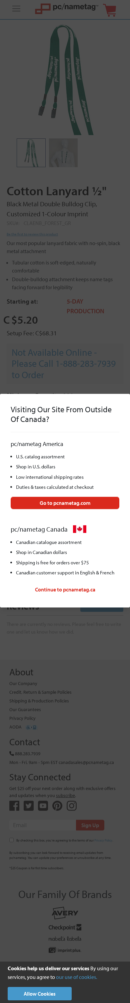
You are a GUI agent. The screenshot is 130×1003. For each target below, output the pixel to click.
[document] (65, 982)
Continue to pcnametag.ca (65, 589)
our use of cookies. (76, 977)
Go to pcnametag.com (65, 502)
